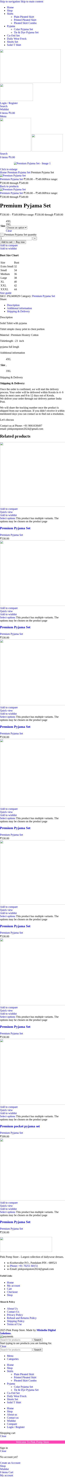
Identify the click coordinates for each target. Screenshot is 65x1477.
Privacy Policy (15, 1314)
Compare (12, 1423)
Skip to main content (32, 1)
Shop (10, 1295)
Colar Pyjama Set (23, 29)
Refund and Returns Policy (22, 1317)
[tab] (13, 305)
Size (3, 225)
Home (3, 172)
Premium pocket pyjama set (20, 1126)
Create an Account (10, 1462)
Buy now (20, 242)
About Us (12, 1308)
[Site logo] (30, 81)
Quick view (6, 512)
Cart (9, 1288)
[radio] (16, 221)
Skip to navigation (10, 1)
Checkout (12, 1291)
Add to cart (6, 242)
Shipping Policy (15, 1321)
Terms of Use (14, 1324)
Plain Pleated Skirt (24, 16)
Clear (9, 230)
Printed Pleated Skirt (25, 19)
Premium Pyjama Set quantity (20, 234)
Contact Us (13, 1311)
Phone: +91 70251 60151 (24, 1265)
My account (13, 1285)
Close (3, 1346)
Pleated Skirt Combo (25, 23)
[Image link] (26, 1250)
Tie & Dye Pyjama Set (26, 32)
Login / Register (16, 1427)
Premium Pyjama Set (19, 172)
